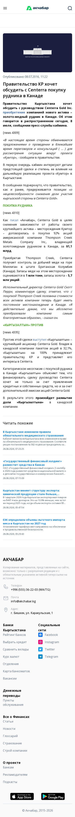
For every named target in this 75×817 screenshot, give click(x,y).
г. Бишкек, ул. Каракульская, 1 (32, 613)
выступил (39, 340)
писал (14, 220)
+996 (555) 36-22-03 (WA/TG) (30, 590)
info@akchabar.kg (23, 601)
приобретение (14, 112)
